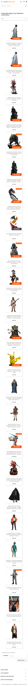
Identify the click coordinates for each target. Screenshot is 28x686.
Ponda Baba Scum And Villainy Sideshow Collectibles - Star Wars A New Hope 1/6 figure (14, 534)
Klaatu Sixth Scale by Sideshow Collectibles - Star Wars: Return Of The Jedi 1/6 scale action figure (14, 317)
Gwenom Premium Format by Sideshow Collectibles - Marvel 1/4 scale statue (14, 99)
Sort (14, 19)
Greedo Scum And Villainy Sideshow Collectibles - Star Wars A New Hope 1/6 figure (14, 562)
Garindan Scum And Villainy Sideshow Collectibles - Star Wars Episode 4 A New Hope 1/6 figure (14, 507)
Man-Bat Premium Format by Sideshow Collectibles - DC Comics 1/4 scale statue (14, 262)
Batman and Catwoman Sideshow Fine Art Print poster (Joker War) (14, 615)
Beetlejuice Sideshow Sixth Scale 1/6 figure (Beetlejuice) (14, 588)
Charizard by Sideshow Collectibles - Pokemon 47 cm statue (14, 234)
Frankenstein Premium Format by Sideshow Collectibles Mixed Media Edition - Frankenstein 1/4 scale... (14, 126)
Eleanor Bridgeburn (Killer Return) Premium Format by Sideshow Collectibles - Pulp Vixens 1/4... (14, 344)
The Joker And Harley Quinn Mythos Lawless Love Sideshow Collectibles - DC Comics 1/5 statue (14, 480)
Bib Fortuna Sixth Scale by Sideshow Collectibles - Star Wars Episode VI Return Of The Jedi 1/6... (14, 398)
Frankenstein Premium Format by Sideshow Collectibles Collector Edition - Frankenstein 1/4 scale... (14, 180)
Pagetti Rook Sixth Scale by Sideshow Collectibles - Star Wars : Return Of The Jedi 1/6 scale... (14, 425)
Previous (5, 655)
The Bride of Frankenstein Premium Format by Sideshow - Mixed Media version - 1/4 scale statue (14, 72)
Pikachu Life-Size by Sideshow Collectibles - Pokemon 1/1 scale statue (14, 371)
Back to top (22, 660)
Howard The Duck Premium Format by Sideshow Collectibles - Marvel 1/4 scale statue (14, 289)
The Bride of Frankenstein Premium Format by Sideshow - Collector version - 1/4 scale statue (14, 44)
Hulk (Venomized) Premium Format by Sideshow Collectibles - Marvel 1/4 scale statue (14, 153)
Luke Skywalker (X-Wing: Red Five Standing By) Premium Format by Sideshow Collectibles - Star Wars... (14, 453)
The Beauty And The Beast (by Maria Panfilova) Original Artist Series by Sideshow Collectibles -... (14, 208)
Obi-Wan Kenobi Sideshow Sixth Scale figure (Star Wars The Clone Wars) (14, 643)
